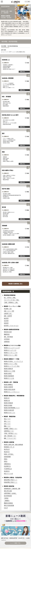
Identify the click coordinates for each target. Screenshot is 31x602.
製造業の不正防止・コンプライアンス (13, 361)
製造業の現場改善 (8, 403)
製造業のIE (6, 398)
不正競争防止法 (8, 468)
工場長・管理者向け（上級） (11, 302)
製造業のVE (7, 400)
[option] (15, 532)
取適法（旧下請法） (9, 454)
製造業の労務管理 (8, 387)
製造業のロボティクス (9, 412)
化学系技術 (7, 339)
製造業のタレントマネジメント (12, 391)
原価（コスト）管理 (9, 311)
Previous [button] (2, 531)
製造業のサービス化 (9, 378)
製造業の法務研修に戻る (15, 283)
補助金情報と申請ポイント (10, 479)
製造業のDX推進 (8, 405)
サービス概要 (27, 1)
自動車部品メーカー (9, 431)
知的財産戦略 (7, 456)
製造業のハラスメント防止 (10, 363)
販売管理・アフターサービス (11, 325)
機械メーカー (7, 426)
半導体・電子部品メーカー (10, 433)
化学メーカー (7, 423)
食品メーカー (7, 418)
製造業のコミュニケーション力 (12, 347)
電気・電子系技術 (8, 336)
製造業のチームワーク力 (10, 350)
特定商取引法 (7, 466)
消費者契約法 (7, 464)
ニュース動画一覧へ (15, 543)
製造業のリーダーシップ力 (10, 352)
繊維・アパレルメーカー (10, 438)
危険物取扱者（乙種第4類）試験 (12, 488)
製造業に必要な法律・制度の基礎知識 (13, 444)
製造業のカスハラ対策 (9, 371)
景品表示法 (7, 451)
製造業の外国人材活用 (9, 389)
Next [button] (29, 531)
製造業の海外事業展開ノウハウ (12, 407)
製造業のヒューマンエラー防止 (12, 366)
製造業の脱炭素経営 (9, 376)
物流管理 (6, 318)
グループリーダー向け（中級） (12, 300)
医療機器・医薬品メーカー (10, 428)
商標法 (5, 459)
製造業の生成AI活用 (9, 410)
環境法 (5, 461)
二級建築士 (7, 500)
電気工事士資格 (8, 491)
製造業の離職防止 (8, 384)
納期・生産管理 (8, 316)
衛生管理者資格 (8, 495)
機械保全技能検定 (8, 503)
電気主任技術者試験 (9, 505)
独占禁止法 (7, 449)
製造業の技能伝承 (8, 368)
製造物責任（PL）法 (9, 447)
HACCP (6, 508)
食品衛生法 (7, 471)
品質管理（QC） (8, 313)
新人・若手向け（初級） (10, 297)
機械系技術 (7, 334)
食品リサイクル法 (8, 473)
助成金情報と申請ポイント (10, 482)
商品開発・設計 (8, 308)
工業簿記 (6, 498)
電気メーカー (7, 421)
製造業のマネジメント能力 (10, 355)
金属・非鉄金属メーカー (10, 435)
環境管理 (6, 323)
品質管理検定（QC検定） (10, 493)
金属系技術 (7, 341)
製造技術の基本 (8, 331)
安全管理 (6, 320)
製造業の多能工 (8, 373)
